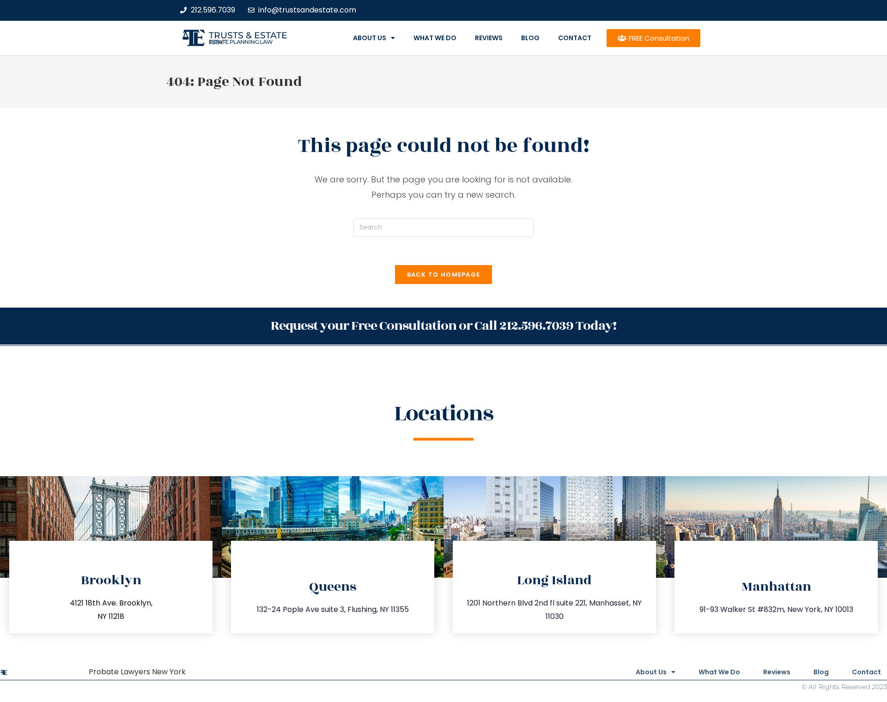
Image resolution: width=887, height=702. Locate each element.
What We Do (434, 37)
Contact (574, 37)
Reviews (489, 37)
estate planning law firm (241, 42)
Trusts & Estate (248, 35)
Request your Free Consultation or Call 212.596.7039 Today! (443, 326)
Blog (530, 37)
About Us (369, 37)
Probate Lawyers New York (137, 671)
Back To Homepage (443, 274)
